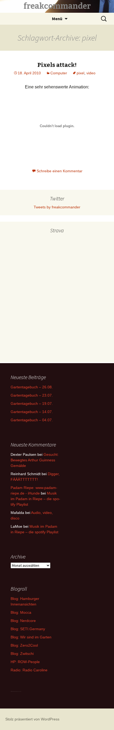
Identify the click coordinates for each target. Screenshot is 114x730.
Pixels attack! (57, 64)
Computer (58, 73)
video (90, 73)
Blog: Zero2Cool (24, 645)
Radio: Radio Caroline (29, 670)
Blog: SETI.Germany (28, 629)
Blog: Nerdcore (23, 621)
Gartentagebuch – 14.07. (32, 412)
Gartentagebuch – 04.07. (32, 420)
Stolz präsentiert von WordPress (32, 719)
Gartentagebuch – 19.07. (32, 403)
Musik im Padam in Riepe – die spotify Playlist (35, 498)
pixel (80, 73)
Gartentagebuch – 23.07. (32, 395)
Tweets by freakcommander (57, 207)
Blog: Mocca (21, 612)
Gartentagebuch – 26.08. (32, 387)
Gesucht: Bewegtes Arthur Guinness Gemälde (35, 460)
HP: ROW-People (25, 662)
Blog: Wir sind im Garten (31, 637)
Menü (57, 18)
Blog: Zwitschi (22, 653)
